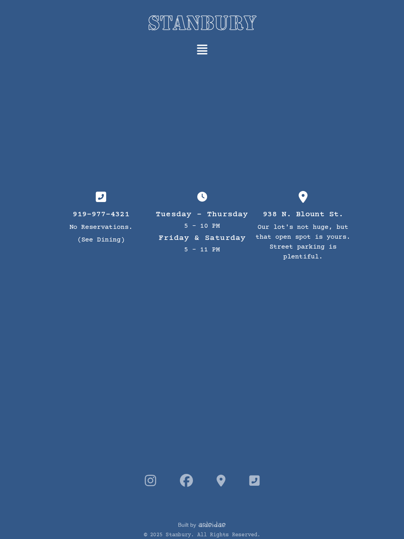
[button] (202, 63)
